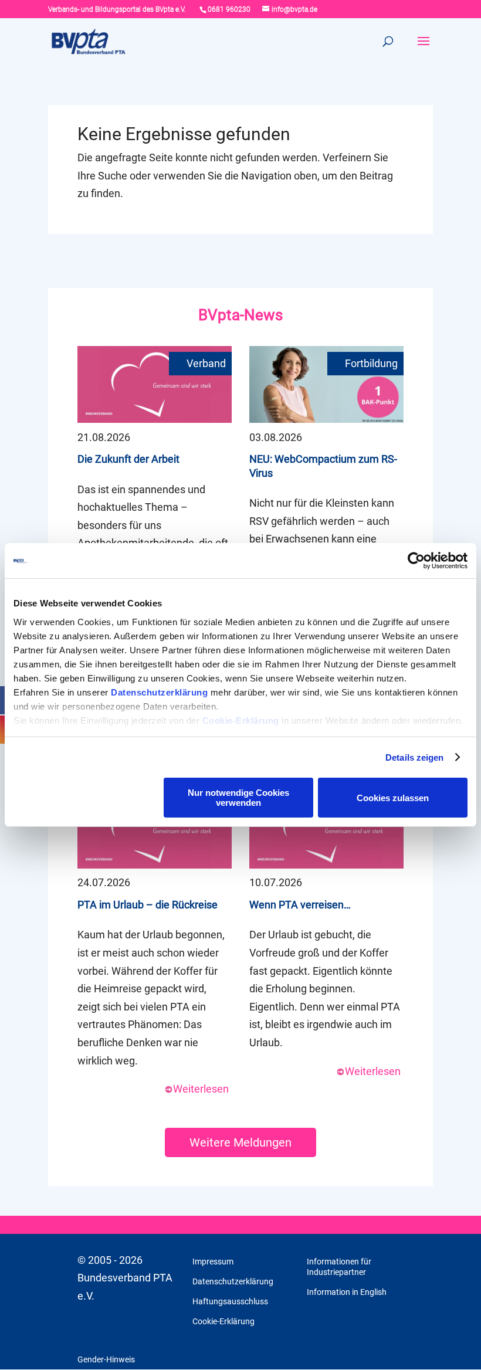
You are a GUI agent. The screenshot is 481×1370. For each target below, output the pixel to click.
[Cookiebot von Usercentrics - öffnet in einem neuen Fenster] (416, 560)
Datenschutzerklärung (159, 692)
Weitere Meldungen (240, 1142)
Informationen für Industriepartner (339, 1267)
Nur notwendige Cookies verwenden (238, 798)
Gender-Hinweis (106, 1359)
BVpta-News (240, 315)
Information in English (347, 1292)
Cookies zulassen (393, 798)
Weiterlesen (201, 1089)
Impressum (212, 1261)
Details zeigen (414, 757)
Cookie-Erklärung (240, 720)
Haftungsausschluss (230, 1301)
